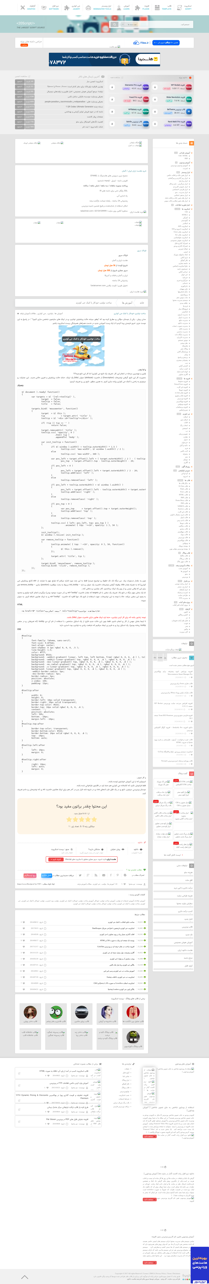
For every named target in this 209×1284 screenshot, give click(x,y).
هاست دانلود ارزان (185, 950)
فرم (186, 448)
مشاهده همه (115, 77)
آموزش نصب (183, 568)
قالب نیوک (184, 534)
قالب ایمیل (184, 517)
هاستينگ (185, 346)
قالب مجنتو (184, 529)
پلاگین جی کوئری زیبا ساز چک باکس (122, 965)
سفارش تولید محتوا (184, 903)
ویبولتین (185, 543)
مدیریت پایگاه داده (181, 334)
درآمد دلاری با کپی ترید (183, 888)
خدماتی (185, 283)
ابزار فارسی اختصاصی (180, 189)
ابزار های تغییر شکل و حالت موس (176, 201)
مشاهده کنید (148, 1136)
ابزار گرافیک (183, 589)
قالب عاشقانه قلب (30, 1035)
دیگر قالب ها (183, 483)
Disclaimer (176, 1273)
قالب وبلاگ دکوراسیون (133, 1046)
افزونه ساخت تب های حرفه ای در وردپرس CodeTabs (115, 946)
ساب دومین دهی (182, 297)
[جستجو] (114, 24)
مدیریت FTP (183, 598)
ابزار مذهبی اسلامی (181, 195)
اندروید (185, 476)
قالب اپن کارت (183, 512)
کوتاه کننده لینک (182, 372)
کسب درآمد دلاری (185, 911)
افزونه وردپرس (182, 398)
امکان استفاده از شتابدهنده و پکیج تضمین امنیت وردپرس (105, 206)
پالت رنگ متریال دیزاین (121, 1103)
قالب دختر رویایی (30, 1021)
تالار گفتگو (184, 260)
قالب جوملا (184, 523)
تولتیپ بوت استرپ (52, 901)
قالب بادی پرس (182, 520)
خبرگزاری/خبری (182, 280)
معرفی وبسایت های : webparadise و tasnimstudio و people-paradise (74, 101)
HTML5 (185, 215)
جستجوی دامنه (182, 269)
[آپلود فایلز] (156, 47)
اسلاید (185, 417)
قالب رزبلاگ (183, 559)
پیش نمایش (115, 849)
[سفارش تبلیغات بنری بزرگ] (136, 142)
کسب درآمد (183, 369)
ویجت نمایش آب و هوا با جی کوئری (122, 959)
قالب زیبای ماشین (82, 1021)
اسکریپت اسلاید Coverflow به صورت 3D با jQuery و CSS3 (114, 983)
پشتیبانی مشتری (182, 360)
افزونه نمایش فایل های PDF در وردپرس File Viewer (67, 1119)
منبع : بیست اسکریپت (60, 849)
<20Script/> (26, 23)
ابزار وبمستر (185, 172)
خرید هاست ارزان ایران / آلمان (134, 171)
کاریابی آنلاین (183, 366)
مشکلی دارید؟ (94, 849)
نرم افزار (187, 581)
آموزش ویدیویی (184, 162)
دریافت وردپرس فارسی (121, 1106)
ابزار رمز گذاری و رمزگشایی (178, 178)
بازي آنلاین (184, 257)
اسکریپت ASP (183, 226)
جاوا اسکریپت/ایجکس (180, 266)
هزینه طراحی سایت (184, 895)
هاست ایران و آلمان (120, 260)
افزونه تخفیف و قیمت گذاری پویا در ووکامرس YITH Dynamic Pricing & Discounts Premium (52, 1097)
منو (186, 457)
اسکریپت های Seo (181, 235)
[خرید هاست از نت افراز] (135, 145)
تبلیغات (127, 1069)
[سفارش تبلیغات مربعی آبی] (57, 143)
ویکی (186, 354)
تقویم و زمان (183, 434)
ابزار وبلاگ (125, 1080)
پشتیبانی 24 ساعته (120, 280)
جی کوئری (41, 313)
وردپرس (185, 577)
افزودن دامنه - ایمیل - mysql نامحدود (112, 180)
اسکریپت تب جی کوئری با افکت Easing (120, 977)
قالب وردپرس (183, 537)
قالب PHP (184, 497)
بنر (187, 618)
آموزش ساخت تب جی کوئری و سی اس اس (119, 971)
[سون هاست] (114, 47)
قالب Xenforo (183, 509)
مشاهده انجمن (21, 76)
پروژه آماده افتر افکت (180, 605)
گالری (186, 462)
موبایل (185, 459)
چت (186, 363)
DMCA (152, 1273)
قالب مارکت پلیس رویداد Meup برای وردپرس (176, 693)
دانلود (136, 849)
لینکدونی (185, 312)
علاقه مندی (184, 303)
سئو (186, 574)
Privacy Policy (161, 1273)
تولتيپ (50, 313)
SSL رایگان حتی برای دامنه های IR (114, 190)
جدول (186, 439)
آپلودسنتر (184, 220)
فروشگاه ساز (183, 309)
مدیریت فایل (183, 329)
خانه (142, 302)
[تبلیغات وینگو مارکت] (173, 649)
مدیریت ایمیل (183, 317)
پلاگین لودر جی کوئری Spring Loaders (121, 989)
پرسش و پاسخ (183, 357)
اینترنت (185, 168)
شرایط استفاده (124, 1099)
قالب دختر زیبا (81, 1035)
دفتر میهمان (184, 289)
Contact (145, 1273)
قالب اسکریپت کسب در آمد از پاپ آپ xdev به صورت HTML (63, 1071)
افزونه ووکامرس (182, 401)
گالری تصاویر (183, 374)
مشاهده (24, 45)
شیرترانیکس (183, 410)
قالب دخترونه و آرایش (107, 1021)
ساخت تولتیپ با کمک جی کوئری (128, 904)
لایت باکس (184, 451)
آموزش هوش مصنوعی (183, 942)
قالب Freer (184, 492)
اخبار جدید (188, 919)
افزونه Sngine (183, 381)
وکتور (186, 629)
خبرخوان (185, 442)
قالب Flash (184, 489)
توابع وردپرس (124, 1091)
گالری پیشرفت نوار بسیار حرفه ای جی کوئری (118, 953)
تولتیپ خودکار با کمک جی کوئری (33, 901)
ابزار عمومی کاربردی (180, 187)
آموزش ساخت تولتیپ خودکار (105, 901)
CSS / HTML (183, 156)
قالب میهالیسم (183, 532)
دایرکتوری (184, 286)
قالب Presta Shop (182, 500)
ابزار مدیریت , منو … (180, 192)
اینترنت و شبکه (182, 592)
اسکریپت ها (186, 209)
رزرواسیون (184, 294)
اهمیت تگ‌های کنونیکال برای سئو (89, 121)
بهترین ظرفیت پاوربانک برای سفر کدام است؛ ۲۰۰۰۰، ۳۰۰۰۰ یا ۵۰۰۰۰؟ (75, 86)
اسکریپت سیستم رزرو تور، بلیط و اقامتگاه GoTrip (175, 752)
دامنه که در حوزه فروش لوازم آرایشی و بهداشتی (84, 111)
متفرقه (185, 454)
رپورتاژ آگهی (186, 466)
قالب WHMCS (183, 506)
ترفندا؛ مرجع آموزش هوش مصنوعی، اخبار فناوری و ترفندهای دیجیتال (75, 91)
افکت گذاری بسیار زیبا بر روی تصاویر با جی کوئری (117, 934)
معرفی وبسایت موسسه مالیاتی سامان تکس (85, 96)
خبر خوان (184, 274)
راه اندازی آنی (122, 195)
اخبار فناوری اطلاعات (182, 205)
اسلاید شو (184, 420)
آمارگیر (185, 218)
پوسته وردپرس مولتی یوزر (179, 549)
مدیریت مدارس (182, 332)
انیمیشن (185, 428)
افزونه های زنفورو (181, 396)
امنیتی (186, 252)
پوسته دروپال (183, 546)
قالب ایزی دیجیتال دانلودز (179, 515)
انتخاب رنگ (184, 425)
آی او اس (184, 473)
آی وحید (163, 1279)
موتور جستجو (183, 340)
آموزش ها (127, 302)
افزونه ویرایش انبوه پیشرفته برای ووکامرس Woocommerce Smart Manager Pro (173, 672)
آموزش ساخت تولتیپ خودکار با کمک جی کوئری (77, 901)
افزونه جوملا (183, 390)
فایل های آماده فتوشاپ (180, 620)
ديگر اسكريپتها (183, 292)
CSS (186, 212)
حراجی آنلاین (183, 272)
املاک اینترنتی (183, 249)
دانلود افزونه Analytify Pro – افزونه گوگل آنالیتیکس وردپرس (173, 728)
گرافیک (187, 609)
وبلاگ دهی (184, 349)
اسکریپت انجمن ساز (95, 81)
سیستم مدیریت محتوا (180, 300)
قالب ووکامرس (182, 540)
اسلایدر (185, 223)
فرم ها (185, 306)
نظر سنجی (184, 343)
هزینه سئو (188, 872)
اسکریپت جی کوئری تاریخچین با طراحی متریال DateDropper (113, 928)
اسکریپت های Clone (181, 232)
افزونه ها (187, 378)
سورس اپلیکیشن (184, 470)
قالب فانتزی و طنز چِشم (56, 1021)
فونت (186, 623)
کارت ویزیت (183, 632)
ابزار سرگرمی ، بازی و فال (178, 184)
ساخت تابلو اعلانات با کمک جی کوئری (121, 922)
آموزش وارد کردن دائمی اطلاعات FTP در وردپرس (69, 1083)
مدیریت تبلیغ (183, 320)
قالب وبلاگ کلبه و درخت (107, 1038)
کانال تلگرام (46, 875)
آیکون (186, 612)
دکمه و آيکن (184, 445)
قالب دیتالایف (183, 526)
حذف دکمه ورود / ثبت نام (92, 127)
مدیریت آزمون (183, 314)
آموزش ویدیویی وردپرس (179, 165)
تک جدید (188, 934)
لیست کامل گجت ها (172, 855)
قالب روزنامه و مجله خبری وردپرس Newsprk (176, 761)
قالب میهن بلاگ (182, 561)
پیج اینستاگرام (30, 875)
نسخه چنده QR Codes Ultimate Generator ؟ (84, 106)
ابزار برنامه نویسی (181, 584)
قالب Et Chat (183, 486)
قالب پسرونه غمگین (56, 1035)
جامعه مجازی (183, 263)
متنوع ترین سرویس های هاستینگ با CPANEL (109, 175)
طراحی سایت (183, 595)
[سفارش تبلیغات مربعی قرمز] (31, 143)
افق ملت (188, 880)
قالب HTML (183, 495)
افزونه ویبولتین (183, 404)
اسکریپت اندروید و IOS (180, 229)
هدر (186, 626)
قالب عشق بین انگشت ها (133, 1021)
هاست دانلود (131, 1279)
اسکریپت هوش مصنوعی (179, 240)
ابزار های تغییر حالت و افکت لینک (176, 198)
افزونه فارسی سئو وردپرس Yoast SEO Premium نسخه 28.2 (173, 716)
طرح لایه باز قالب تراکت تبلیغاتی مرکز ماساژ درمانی (67, 1107)
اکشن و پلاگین (183, 615)
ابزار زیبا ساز (183, 181)
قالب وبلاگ (186, 553)
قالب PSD (184, 503)
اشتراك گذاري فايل (181, 243)
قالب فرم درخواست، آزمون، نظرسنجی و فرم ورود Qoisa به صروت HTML (173, 741)
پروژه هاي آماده (184, 602)
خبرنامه (185, 277)
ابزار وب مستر (183, 587)
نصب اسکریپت (124, 1095)
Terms (169, 1273)
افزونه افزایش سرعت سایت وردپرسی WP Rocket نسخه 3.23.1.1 (173, 704)
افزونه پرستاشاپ (182, 407)
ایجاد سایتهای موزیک (181, 254)
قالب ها (187, 480)
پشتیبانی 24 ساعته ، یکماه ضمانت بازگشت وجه (109, 201)
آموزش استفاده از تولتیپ (125, 901)
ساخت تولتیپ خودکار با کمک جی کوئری (87, 904)
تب (187, 431)
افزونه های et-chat (181, 393)
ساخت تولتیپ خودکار (109, 904)
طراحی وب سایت (174, 1279)
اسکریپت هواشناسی (181, 237)
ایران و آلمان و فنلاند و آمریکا (116, 275)
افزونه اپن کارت (182, 387)
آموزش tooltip (140, 901)
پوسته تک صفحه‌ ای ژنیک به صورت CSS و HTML (117, 940)
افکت (186, 422)
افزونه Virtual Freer (181, 384)
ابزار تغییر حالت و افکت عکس (177, 175)
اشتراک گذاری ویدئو (181, 246)
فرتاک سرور (141, 250)
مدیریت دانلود (183, 323)
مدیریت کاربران (182, 337)
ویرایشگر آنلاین (182, 352)
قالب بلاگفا (184, 556)
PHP (186, 158)
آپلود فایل (188, 965)
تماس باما (126, 1076)
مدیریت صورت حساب (180, 326)
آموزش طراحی (184, 153)
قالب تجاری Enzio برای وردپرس (181, 683)
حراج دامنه (188, 958)
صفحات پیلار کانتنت (95, 116)
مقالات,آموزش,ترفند (28, 313)
